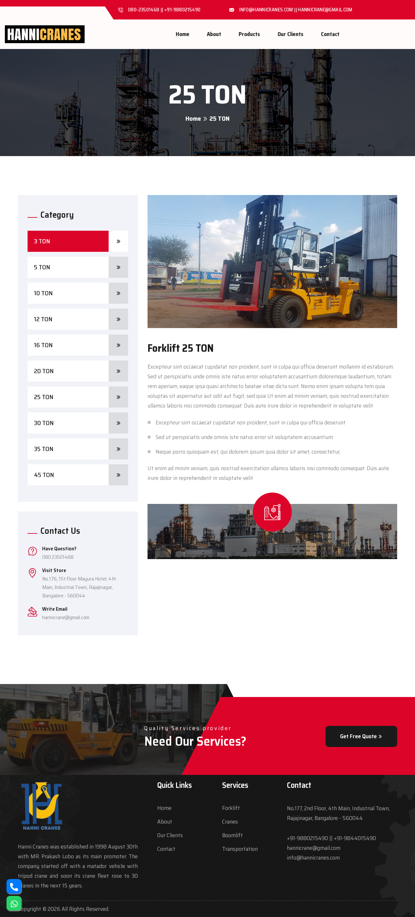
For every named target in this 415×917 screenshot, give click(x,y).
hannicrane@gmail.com (65, 617)
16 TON (43, 345)
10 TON (43, 293)
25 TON (43, 397)
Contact (330, 34)
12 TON (43, 319)
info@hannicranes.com (313, 857)
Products (249, 34)
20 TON (44, 371)
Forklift (231, 808)
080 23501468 (58, 557)
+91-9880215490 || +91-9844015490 (331, 838)
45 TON (44, 475)
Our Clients (290, 34)
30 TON (44, 423)
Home (182, 34)
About (214, 34)
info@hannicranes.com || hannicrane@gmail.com (295, 10)
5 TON (42, 267)
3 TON (42, 241)
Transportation (240, 848)
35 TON (43, 449)
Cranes (230, 821)
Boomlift (232, 835)
